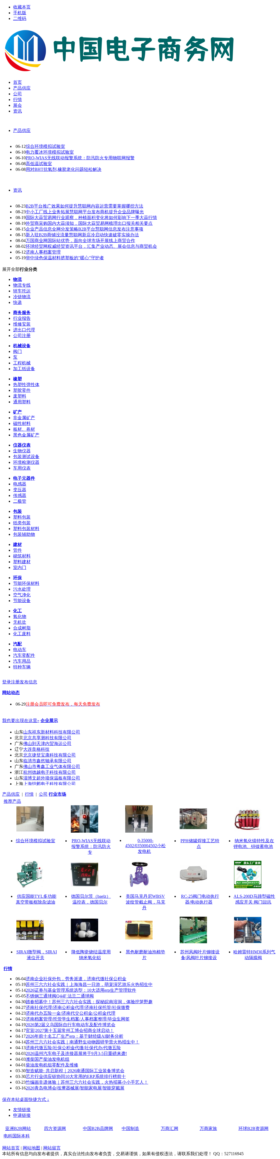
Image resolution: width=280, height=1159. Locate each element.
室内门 (19, 567)
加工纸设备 (24, 368)
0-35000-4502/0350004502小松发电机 (145, 846)
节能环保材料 (26, 583)
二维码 (19, 18)
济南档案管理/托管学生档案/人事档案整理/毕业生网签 (78, 1019)
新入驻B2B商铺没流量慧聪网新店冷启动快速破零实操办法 (82, 234)
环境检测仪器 (26, 462)
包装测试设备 (26, 456)
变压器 (19, 489)
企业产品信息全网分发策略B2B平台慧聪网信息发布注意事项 (84, 229)
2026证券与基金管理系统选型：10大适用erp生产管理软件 (81, 990)
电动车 (19, 649)
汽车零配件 (24, 655)
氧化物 (19, 616)
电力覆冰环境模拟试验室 (50, 152)
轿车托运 (22, 291)
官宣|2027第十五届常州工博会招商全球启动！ (70, 1030)
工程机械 (22, 363)
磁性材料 (22, 423)
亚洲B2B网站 (18, 1128)
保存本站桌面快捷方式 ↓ (25, 1099)
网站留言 (52, 1148)
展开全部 (11, 269)
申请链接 (22, 1115)
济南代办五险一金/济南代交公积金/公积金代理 (70, 1013)
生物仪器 (22, 450)
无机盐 (19, 622)
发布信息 (28, 682)
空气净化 (22, 595)
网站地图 (31, 1148)
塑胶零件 (22, 390)
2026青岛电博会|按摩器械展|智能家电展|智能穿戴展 (75, 1088)
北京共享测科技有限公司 (47, 737)
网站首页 (11, 1148)
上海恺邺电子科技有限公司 (49, 783)
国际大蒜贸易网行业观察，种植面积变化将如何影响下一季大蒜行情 (91, 217)
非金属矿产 (24, 417)
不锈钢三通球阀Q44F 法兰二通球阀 (60, 996)
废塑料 (19, 396)
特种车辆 (22, 667)
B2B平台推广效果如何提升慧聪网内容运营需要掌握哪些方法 (84, 206)
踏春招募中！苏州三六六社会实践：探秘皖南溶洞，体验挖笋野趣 (89, 1001)
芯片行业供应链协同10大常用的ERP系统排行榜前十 (76, 1076)
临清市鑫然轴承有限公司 (47, 760)
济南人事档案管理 (43, 252)
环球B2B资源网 (253, 1128)
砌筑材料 (22, 556)
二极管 (19, 501)
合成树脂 (22, 628)
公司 (43, 794)
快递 (17, 302)
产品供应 (22, 130)
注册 (15, 682)
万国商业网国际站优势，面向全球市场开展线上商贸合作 (80, 240)
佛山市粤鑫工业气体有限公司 (51, 766)
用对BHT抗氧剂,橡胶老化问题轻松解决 (63, 169)
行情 (29, 794)
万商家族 (208, 1128)
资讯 (17, 190)
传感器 (19, 495)
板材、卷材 (24, 429)
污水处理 (22, 589)
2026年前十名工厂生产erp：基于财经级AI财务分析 (74, 1036)
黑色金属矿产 (26, 435)
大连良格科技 (36, 749)
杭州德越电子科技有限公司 (49, 772)
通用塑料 (22, 401)
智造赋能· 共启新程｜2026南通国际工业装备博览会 (75, 1070)
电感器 (19, 484)
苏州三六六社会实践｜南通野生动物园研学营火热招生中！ (82, 1042)
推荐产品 (12, 801)
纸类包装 (22, 522)
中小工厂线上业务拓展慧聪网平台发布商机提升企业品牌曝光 (85, 211)
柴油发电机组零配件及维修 (52, 1065)
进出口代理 (24, 329)
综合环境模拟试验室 (45, 146)
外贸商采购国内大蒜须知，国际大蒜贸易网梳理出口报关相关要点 (89, 223)
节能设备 (22, 600)
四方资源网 (55, 1128)
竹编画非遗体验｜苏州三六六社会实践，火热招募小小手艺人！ (87, 1082)
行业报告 (22, 318)
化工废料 (22, 633)
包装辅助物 (24, 534)
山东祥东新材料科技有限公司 (51, 732)
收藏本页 (22, 7)
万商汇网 (169, 1128)
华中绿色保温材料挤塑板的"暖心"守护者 (65, 257)
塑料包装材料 (26, 528)
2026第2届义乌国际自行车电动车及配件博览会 (70, 1024)
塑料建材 (22, 561)
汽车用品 (22, 661)
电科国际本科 (17, 1136)
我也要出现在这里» (20, 720)
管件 (17, 550)
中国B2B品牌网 (98, 1128)
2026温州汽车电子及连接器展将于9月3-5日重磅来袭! (76, 1053)
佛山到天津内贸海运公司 (47, 743)
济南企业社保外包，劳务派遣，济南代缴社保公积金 (76, 978)
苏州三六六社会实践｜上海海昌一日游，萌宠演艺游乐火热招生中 (89, 984)
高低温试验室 (39, 163)
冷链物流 (22, 296)
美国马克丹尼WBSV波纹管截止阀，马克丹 (145, 902)
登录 (6, 682)
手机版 (19, 12)
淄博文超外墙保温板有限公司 (51, 778)
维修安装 (22, 324)
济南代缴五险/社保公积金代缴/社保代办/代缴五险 (73, 1047)
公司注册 (22, 335)
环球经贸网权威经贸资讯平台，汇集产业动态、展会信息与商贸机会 (91, 246)
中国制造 (130, 1128)
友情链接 (22, 1109)
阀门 (17, 351)
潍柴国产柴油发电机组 (47, 1059)
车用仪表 (22, 468)
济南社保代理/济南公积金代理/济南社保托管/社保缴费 (78, 1007)
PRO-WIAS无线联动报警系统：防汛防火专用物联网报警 (80, 158)
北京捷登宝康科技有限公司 (49, 755)
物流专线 (22, 285)
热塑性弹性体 (26, 384)
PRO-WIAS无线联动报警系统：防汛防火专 (91, 846)
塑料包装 (22, 517)
